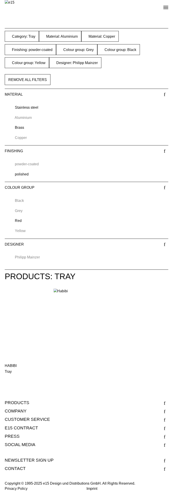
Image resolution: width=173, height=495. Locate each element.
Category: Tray (23, 36)
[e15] (9, 2)
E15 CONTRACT (21, 428)
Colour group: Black (120, 50)
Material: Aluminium (61, 36)
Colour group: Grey (78, 50)
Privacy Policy (16, 488)
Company (16, 411)
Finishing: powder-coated (31, 50)
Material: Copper (101, 36)
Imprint (91, 488)
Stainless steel (26, 107)
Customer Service (27, 419)
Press (12, 436)
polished (22, 174)
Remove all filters (27, 80)
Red (18, 221)
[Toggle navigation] (162, 5)
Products (17, 402)
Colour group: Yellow (28, 63)
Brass (19, 127)
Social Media (20, 444)
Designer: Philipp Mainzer (76, 63)
